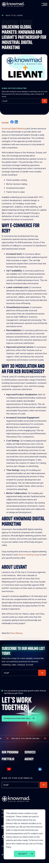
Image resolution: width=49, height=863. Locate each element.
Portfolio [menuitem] (8, 759)
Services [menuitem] (30, 752)
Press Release (16, 633)
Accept (22, 854)
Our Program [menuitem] (10, 752)
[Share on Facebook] (12, 122)
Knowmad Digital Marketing (14, 128)
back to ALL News (14, 15)
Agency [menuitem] (29, 759)
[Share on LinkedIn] (16, 122)
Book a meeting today (29, 554)
